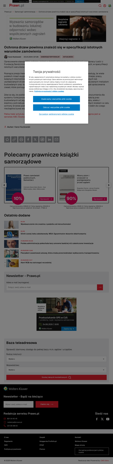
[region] (56, 93)
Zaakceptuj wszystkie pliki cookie (56, 99)
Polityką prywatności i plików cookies (49, 91)
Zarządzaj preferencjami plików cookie (56, 114)
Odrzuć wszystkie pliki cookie (56, 107)
